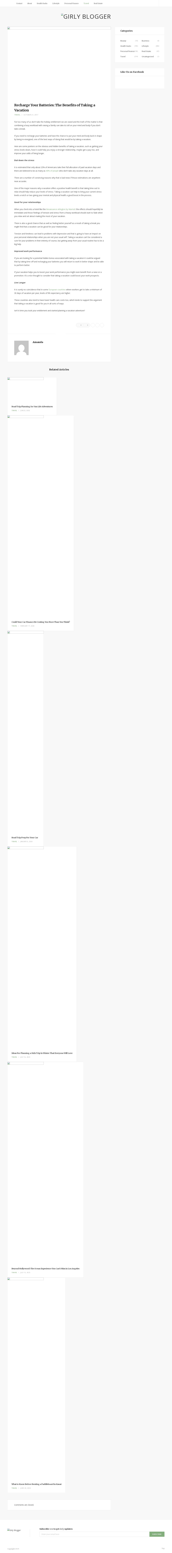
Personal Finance (71, 3)
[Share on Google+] (102, 325)
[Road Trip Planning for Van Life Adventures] (32, 389)
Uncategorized (148, 56)
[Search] (162, 3)
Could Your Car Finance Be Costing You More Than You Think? (41, 622)
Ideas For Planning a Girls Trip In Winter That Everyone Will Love (42, 1053)
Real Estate (98, 3)
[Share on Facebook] (93, 325)
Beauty (123, 41)
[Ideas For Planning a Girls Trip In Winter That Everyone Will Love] (42, 947)
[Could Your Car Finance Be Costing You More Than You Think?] (40, 516)
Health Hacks (42, 3)
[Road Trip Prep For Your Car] (25, 731)
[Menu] (10, 3)
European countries (57, 289)
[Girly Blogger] (86, 16)
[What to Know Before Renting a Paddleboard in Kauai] (36, 1378)
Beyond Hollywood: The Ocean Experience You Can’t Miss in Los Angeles (45, 1268)
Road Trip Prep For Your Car (25, 837)
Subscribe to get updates (56, 1529)
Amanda (38, 342)
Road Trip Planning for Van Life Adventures (32, 406)
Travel (86, 3)
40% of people (52, 170)
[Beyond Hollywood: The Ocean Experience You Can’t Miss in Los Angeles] (45, 1163)
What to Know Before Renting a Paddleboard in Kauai (36, 1484)
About (29, 3)
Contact (19, 3)
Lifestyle (55, 3)
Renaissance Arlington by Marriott (61, 209)
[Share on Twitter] (97, 325)
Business (145, 41)
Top (163, 1548)
